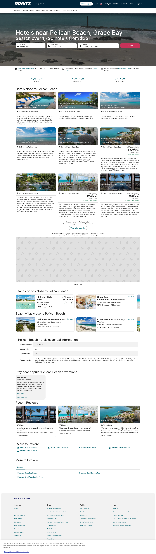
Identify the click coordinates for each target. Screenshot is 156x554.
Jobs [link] (15, 512)
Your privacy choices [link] (86, 525)
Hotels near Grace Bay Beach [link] (26, 473)
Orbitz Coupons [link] (51, 529)
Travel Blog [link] (50, 539)
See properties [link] (22, 397)
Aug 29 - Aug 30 (78, 79)
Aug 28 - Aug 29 (37, 79)
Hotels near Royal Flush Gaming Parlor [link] (29, 477)
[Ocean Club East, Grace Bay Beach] (36, 195)
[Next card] (140, 302)
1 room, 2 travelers (90, 46)
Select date (24, 46)
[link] (32, 448)
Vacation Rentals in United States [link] (57, 512)
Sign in (139, 4)
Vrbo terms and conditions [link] (88, 518)
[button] (78, 460)
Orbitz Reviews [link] (51, 525)
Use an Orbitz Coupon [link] (119, 522)
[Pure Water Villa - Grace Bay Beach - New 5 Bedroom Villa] (78, 109)
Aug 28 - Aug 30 (119, 79)
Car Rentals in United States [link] (55, 515)
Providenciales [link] (45, 10)
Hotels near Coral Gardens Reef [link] (89, 473)
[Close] (152, 547)
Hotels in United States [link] (54, 508)
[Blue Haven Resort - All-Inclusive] (120, 149)
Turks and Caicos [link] (33, 10)
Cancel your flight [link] (118, 515)
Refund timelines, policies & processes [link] (124, 518)
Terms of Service (23, 552)
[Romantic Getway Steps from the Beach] (36, 149)
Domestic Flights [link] (52, 518)
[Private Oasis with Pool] (120, 109)
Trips (132, 4)
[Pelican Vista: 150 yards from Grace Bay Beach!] (36, 109)
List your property (111, 4)
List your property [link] (19, 515)
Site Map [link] (17, 529)
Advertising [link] (17, 535)
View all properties (78, 228)
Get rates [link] (131, 297)
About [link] (16, 508)
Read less (20, 393)
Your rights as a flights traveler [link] (122, 525)
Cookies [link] (82, 512)
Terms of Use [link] (84, 515)
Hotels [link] (25, 10)
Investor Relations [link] (19, 525)
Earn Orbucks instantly (26, 68)
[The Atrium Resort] (78, 149)
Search (130, 46)
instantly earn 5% (124, 68)
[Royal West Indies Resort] (78, 195)
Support (124, 4)
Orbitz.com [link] (17, 10)
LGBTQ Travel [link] (51, 532)
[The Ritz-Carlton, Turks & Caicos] (120, 195)
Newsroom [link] (17, 522)
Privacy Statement (10, 552)
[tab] (20, 467)
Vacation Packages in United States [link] (57, 522)
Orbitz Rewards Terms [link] (86, 522)
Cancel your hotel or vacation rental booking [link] (126, 512)
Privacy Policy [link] (84, 508)
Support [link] (115, 508)
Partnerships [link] (18, 518)
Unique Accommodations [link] (54, 535)
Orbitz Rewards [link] (18, 532)
